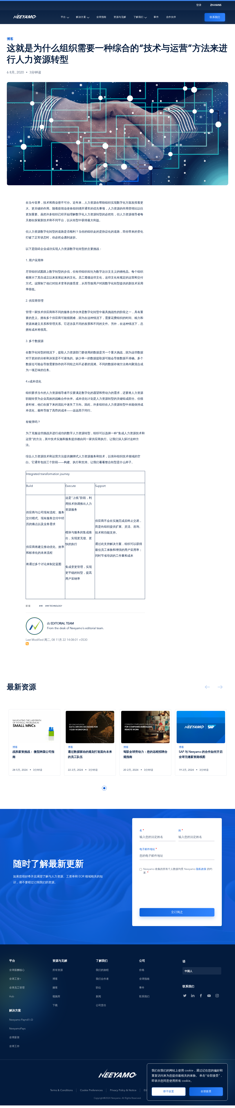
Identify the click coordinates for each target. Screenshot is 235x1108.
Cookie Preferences (91, 1090)
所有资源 (58, 970)
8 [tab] (126, 788)
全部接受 (206, 1091)
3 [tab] (98, 788)
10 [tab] (137, 788)
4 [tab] (104, 788)
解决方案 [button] (81, 17)
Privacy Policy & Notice (123, 1090)
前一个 (206, 687)
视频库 (56, 996)
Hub (11, 996)
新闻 (98, 996)
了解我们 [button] (138, 17)
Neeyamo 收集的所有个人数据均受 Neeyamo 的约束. (177, 871)
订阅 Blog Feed (27, 643)
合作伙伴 (171, 17)
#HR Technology (53, 606)
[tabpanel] (34, 745)
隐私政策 (201, 869)
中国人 (188, 971)
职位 (98, 987)
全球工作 (14, 1046)
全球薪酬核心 (17, 970)
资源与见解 (120, 17)
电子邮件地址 (147, 849)
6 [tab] (115, 788)
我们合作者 (102, 979)
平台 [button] (63, 17)
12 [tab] (148, 788)
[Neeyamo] (25, 16)
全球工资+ (15, 979)
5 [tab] (109, 788)
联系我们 (215, 17)
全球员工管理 (17, 987)
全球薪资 (14, 1037)
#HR (41, 606)
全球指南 (101, 17)
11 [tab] (142, 788)
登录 (198, 5)
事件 (156, 17)
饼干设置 (168, 1091)
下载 (55, 1005)
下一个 (219, 687)
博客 (55, 979)
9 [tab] (131, 788)
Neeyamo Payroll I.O (21, 1020)
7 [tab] (120, 788)
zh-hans (215, 5)
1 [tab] (87, 788)
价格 (141, 970)
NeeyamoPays (17, 1028)
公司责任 (101, 1005)
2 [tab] (93, 788)
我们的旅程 (102, 970)
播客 (55, 987)
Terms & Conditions (61, 1090)
